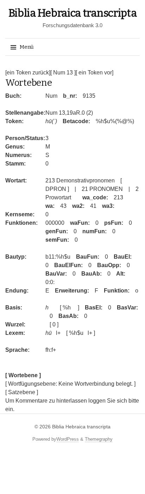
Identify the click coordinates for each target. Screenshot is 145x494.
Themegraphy (99, 439)
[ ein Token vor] (94, 73)
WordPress (67, 439)
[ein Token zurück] (27, 73)
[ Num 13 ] (63, 73)
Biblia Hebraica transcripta (72, 13)
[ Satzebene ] (21, 392)
